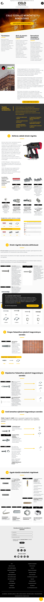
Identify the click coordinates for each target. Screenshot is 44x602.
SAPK (5, 478)
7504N (6, 426)
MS (16, 507)
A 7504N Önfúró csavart (16, 426)
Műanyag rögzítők (32, 581)
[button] (22, 23)
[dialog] (22, 301)
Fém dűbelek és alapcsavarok (32, 576)
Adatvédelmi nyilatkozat (12, 593)
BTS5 (5, 266)
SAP (5, 490)
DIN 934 (37, 507)
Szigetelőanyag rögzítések (11, 570)
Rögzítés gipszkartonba (12, 574)
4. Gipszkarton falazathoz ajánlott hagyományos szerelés (35, 118)
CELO (12, 563)
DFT (17, 235)
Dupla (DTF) (36, 186)
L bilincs (17, 226)
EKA (5, 286)
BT (5, 397)
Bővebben (19, 302)
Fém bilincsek (32, 585)
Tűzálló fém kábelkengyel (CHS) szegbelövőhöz (5, 206)
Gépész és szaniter (12, 565)
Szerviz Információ (32, 574)
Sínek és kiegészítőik (11, 583)
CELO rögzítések (11, 572)
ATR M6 (10, 226)
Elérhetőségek (11, 581)
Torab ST (6, 435)
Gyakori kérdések (12, 587)
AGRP (5, 446)
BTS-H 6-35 (36, 266)
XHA (4, 226)
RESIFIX (27, 478)
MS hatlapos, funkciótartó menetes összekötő (16, 518)
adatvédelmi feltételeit (24, 539)
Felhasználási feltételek (38, 593)
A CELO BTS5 (14, 266)
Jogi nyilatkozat (4, 593)
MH (27, 498)
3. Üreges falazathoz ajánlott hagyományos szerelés (21, 126)
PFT (10, 235)
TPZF (6, 507)
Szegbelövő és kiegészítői (32, 563)
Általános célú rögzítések (32, 570)
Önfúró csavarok (32, 565)
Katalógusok (12, 585)
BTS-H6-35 (28, 266)
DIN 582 (27, 507)
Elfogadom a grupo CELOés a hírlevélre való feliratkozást (22, 540)
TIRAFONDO (11, 363)
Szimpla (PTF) (26, 186)
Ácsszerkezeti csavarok (32, 583)
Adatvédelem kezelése (30, 593)
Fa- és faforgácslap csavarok (32, 587)
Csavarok (32, 568)
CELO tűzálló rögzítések (12, 568)
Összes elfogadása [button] (32, 305)
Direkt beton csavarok (32, 572)
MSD (6, 341)
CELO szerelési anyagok (12, 576)
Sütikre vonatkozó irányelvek (21, 593)
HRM (5, 381)
